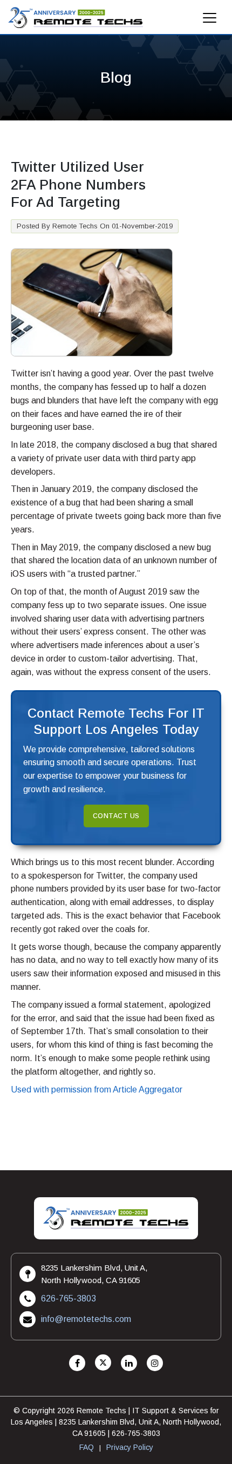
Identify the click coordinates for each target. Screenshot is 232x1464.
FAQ (86, 1447)
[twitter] (103, 1363)
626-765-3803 (68, 1298)
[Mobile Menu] (210, 20)
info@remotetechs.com (86, 1319)
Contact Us (116, 816)
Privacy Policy (129, 1447)
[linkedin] (129, 1363)
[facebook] (77, 1363)
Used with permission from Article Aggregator (96, 1089)
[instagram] (155, 1363)
